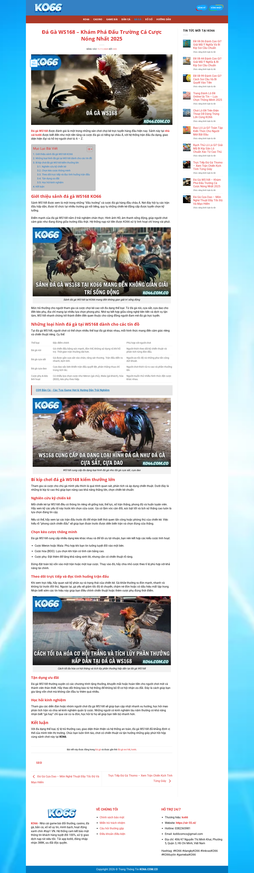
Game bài (112, 19)
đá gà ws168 (124, 749)
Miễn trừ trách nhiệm (112, 822)
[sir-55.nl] (48, 8)
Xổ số (148, 19)
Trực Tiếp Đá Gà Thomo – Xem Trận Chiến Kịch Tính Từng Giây (208, 166)
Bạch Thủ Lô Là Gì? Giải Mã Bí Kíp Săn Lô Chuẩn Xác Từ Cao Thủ (208, 148)
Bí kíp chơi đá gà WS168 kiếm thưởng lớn (57, 162)
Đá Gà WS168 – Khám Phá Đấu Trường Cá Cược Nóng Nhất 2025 (207, 183)
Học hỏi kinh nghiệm (52, 182)
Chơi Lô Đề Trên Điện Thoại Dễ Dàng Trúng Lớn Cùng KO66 (206, 114)
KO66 (86, 19)
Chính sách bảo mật (112, 817)
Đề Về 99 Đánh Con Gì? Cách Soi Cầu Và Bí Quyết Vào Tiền (207, 79)
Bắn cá (125, 19)
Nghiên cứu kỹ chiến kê (54, 166)
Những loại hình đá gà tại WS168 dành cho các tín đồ (64, 158)
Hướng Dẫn (163, 19)
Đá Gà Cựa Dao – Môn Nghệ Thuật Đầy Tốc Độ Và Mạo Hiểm (208, 200)
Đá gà (137, 19)
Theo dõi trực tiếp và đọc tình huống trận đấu (66, 174)
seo (115, 49)
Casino (97, 19)
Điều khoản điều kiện (112, 834)
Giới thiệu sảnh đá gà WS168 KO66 (54, 154)
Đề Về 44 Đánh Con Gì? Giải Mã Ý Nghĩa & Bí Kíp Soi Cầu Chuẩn (207, 62)
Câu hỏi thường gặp (112, 828)
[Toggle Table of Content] (88, 149)
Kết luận (40, 186)
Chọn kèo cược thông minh (56, 170)
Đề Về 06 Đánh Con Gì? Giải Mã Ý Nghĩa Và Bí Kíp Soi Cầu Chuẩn (207, 45)
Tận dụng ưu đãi (50, 178)
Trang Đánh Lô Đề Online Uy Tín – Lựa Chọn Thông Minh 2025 (207, 96)
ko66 (133, 749)
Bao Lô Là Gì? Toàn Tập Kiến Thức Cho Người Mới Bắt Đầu (208, 131)
